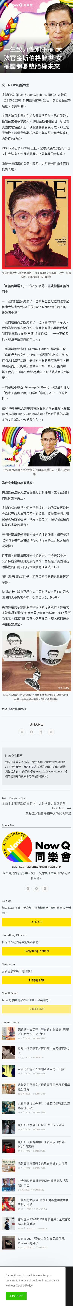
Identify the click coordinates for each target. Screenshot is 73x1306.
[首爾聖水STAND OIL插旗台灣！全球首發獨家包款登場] (8, 1223)
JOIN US (36, 921)
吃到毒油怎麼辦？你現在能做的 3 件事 (42, 1163)
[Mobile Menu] (68, 4)
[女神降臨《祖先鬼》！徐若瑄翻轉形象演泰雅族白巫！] (8, 1107)
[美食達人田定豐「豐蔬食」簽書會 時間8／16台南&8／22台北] (8, 1033)
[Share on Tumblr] (41, 732)
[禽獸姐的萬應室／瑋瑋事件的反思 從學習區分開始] (8, 1089)
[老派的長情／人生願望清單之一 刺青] (8, 1071)
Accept (16, 1296)
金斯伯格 (22, 709)
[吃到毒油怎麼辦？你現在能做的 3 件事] (8, 1165)
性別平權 (13, 709)
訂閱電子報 (36, 980)
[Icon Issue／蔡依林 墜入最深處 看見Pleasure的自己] (8, 1242)
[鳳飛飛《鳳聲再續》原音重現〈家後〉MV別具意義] (8, 1146)
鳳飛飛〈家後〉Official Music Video (41, 1125)
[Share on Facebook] (31, 732)
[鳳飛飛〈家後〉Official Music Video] (8, 1127)
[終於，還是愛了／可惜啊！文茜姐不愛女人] (8, 1052)
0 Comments (39, 1038)
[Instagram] (36, 888)
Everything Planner (36, 951)
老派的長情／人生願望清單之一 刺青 (41, 1069)
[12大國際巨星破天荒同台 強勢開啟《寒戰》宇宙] (8, 1184)
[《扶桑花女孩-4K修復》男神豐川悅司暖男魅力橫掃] (8, 1204)
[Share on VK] (51, 732)
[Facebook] (28, 888)
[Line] (45, 888)
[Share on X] (22, 732)
